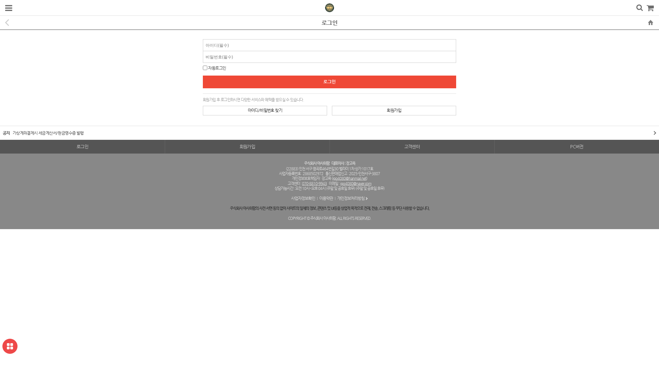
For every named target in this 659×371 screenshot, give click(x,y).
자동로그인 (217, 68)
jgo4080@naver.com (355, 183)
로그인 (82, 146)
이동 (652, 133)
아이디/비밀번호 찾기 (265, 110)
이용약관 (326, 198)
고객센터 (412, 146)
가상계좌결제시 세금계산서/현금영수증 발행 (48, 133)
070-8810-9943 (314, 183)
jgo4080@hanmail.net (349, 178)
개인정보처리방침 (351, 198)
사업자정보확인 (303, 198)
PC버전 (576, 146)
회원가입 (394, 110)
